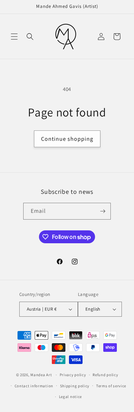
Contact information (34, 385)
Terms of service (111, 385)
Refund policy (105, 374)
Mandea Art (41, 374)
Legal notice (70, 396)
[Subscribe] (102, 211)
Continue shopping (67, 139)
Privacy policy (73, 374)
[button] (14, 36)
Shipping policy (75, 385)
